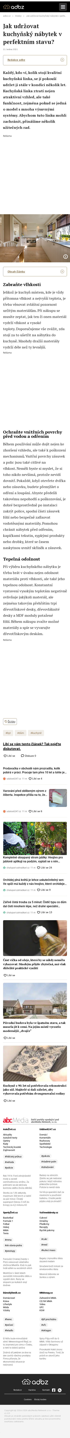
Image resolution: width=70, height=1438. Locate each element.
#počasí (9, 1325)
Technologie (45, 1147)
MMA (5, 1230)
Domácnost (9, 1298)
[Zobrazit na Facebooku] (53, 1390)
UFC (41, 1307)
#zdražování (47, 1167)
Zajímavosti (9, 1150)
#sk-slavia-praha (13, 1245)
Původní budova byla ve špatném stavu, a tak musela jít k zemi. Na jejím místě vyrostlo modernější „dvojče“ (34, 1027)
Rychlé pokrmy (46, 1230)
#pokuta (45, 1156)
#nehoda (9, 1162)
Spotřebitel (44, 1143)
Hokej (6, 1227)
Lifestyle (7, 1304)
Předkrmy (44, 1224)
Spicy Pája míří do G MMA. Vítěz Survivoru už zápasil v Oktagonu (51, 1341)
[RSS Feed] (59, 1390)
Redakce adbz (16, 60)
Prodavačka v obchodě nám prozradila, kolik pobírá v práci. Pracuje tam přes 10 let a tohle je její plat (34, 771)
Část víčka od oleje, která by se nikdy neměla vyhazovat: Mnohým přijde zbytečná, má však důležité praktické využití (34, 964)
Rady (5, 1143)
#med (44, 1244)
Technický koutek (12, 1147)
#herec (8, 1319)
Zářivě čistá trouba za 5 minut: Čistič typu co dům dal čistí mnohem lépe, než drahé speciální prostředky (34, 904)
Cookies (28, 1399)
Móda (6, 1307)
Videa (42, 1304)
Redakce (17, 1389)
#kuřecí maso (48, 1250)
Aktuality (7, 1134)
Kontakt (46, 1389)
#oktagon (46, 1330)
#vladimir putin (48, 1161)
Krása (6, 1301)
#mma (8, 1239)
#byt (8, 733)
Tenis (6, 1233)
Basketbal (8, 1217)
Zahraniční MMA (47, 1298)
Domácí (43, 1134)
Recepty (43, 1227)
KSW (42, 1310)
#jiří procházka (48, 1319)
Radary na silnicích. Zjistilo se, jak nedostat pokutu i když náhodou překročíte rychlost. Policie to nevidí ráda (50, 1181)
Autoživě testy (10, 1137)
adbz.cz (7, 16)
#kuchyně (36, 733)
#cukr (44, 1239)
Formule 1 (8, 1221)
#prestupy (10, 1251)
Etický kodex (40, 1399)
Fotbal (6, 1224)
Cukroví (43, 1217)
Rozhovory (44, 1140)
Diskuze (30, 755)
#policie (9, 1167)
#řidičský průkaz (13, 1156)
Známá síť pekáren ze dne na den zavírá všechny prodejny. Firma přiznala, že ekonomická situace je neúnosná (17, 1358)
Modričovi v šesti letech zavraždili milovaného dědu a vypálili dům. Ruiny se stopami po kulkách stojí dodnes (17, 1279)
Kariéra (32, 1389)
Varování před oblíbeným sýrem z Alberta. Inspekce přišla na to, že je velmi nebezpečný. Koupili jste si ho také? (25, 793)
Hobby (18, 16)
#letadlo (9, 1330)
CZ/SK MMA (45, 1301)
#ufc (43, 1325)
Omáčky (43, 1221)
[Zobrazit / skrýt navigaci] (63, 7)
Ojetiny (6, 1140)
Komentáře (45, 1137)
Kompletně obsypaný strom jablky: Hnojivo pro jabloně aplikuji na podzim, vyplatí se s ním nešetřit (33, 860)
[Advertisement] (35, 172)
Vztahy (6, 1310)
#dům (20, 733)
